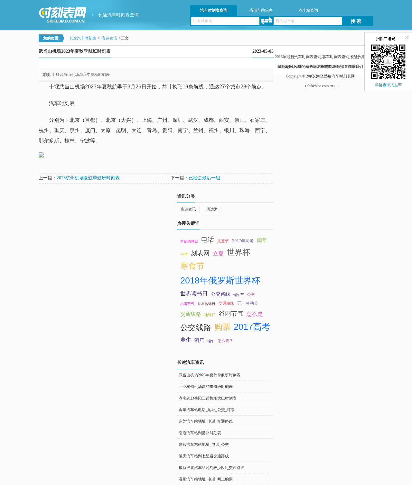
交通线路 (190, 314)
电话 (207, 239)
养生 (185, 340)
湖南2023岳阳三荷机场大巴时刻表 (208, 398)
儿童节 (223, 241)
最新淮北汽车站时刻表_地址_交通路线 (211, 467)
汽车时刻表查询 (213, 10)
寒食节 (192, 265)
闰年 (262, 240)
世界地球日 (206, 304)
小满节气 (187, 304)
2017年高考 (243, 240)
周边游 (212, 209)
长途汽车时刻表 (82, 38)
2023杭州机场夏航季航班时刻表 (88, 177)
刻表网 (200, 253)
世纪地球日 (189, 241)
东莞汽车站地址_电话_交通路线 (206, 421)
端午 (210, 341)
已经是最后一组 (204, 177)
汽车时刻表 (62, 103)
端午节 (238, 295)
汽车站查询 (308, 10)
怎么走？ (225, 340)
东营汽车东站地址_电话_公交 (204, 444)
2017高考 (252, 327)
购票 (222, 326)
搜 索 (356, 21)
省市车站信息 (261, 10)
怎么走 (255, 314)
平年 (184, 254)
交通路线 (226, 303)
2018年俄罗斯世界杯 (220, 280)
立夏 (218, 253)
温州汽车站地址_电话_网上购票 (206, 479)
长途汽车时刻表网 (339, 76)
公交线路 (195, 327)
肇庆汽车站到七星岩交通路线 (204, 456)
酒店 (199, 340)
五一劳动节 (247, 303)
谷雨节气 (231, 313)
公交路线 (220, 294)
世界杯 (238, 252)
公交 (251, 294)
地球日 (210, 315)
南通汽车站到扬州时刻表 (200, 433)
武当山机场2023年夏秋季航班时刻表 (209, 375)
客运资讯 (109, 38)
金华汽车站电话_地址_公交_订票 (207, 410)
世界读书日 (194, 293)
